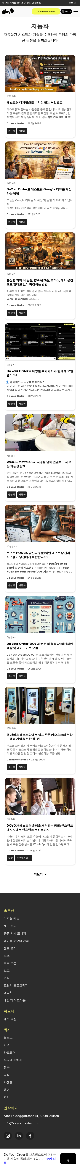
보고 (7, 971)
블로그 (8, 1038)
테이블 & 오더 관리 (16, 941)
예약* (7, 993)
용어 (7, 1090)
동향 (10, 858)
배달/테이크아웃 (15, 1000)
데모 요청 (10, 1019)
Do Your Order (15, 123)
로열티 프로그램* (15, 985)
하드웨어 (10, 1052)
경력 (7, 1075)
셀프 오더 (10, 948)
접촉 (7, 1067)
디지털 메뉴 (11, 918)
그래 (68, 1158)
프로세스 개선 (24, 858)
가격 (7, 1045)
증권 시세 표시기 (15, 933)
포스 (7, 956)
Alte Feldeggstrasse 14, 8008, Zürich (31, 1116)
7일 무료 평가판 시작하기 (45, 11)
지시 (7, 1097)
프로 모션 (10, 963)
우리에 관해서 (13, 1060)
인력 (7, 978)
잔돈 (70, 2)
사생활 (8, 1082)
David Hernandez (17, 759)
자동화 (22, 130)
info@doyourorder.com (21, 1123)
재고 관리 (10, 926)
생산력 (11, 130)
